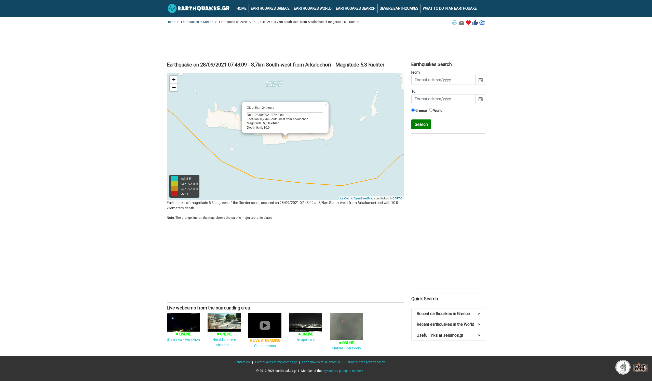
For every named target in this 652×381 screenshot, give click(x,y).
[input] (443, 80)
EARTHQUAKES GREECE (270, 8)
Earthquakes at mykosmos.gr (276, 362)
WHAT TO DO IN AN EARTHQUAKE (450, 8)
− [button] (174, 87)
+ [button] (173, 79)
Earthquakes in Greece (197, 22)
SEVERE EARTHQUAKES (399, 8)
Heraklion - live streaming (224, 339)
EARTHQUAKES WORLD (313, 8)
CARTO (397, 198)
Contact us (242, 362)
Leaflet (344, 198)
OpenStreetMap (363, 198)
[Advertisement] (326, 43)
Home (171, 22)
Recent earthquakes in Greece (448, 313)
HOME (242, 8)
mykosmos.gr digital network (342, 371)
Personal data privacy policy (365, 362)
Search (421, 124)
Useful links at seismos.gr (448, 335)
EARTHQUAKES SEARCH (355, 8)
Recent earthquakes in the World (448, 324)
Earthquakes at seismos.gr (321, 362)
